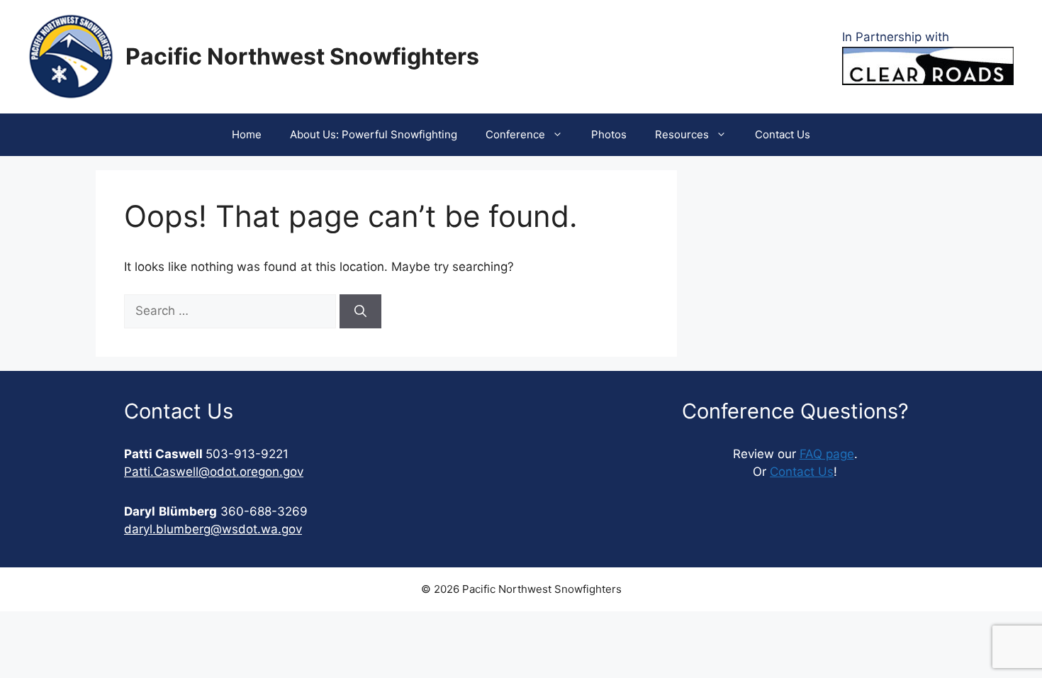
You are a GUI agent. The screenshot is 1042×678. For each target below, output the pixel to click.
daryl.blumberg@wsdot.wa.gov (213, 529)
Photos (609, 134)
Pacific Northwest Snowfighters (302, 56)
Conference (515, 134)
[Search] (360, 311)
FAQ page (827, 454)
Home (247, 134)
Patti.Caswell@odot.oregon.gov (213, 472)
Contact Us (782, 134)
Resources (682, 134)
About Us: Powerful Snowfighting (373, 134)
